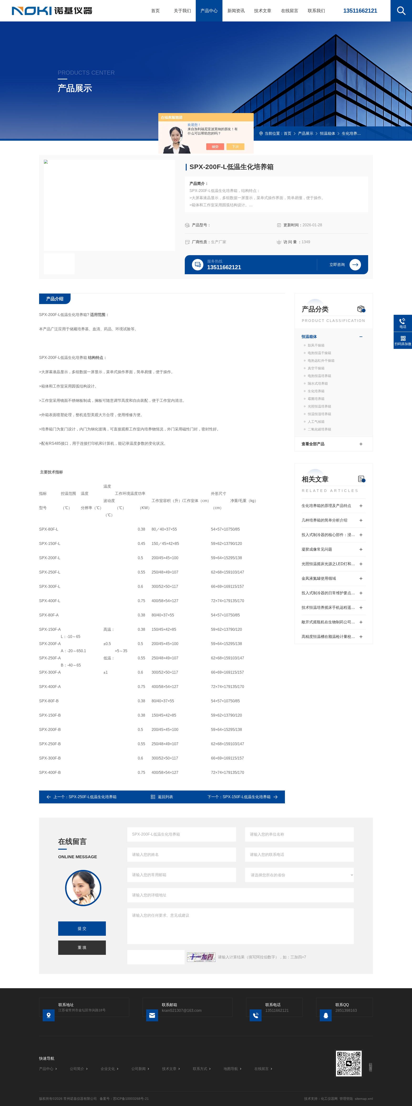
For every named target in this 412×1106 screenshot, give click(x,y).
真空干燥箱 (316, 368)
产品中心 (209, 10)
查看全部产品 (313, 444)
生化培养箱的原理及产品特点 (326, 506)
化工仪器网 (329, 1099)
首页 (155, 10)
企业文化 (108, 1069)
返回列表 (165, 797)
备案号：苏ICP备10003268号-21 (124, 1099)
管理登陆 (346, 1099)
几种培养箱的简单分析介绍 (324, 520)
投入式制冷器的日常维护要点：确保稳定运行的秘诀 (334, 593)
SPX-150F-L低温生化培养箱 (247, 797)
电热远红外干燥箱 (321, 360)
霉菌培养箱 (316, 399)
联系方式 (200, 1069)
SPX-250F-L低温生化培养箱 (93, 797)
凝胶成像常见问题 (317, 549)
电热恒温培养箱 (319, 376)
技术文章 (262, 10)
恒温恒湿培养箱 (319, 414)
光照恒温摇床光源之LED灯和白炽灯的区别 (334, 564)
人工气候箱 (316, 422)
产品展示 (305, 133)
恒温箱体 (327, 133)
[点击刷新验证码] (201, 957)
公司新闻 (138, 1069)
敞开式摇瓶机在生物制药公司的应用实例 (334, 622)
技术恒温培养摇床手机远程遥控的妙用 (334, 607)
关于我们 (182, 10)
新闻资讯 (236, 10)
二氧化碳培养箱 (319, 429)
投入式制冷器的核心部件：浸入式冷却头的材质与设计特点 (334, 535)
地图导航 (231, 1069)
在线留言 (289, 10)
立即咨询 (337, 265)
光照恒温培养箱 (319, 406)
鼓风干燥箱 (316, 345)
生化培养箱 (351, 133)
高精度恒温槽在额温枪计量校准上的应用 (334, 637)
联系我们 (316, 10)
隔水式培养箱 (318, 383)
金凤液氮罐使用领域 (319, 578)
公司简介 (77, 1069)
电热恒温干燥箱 (319, 353)
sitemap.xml (364, 1099)
